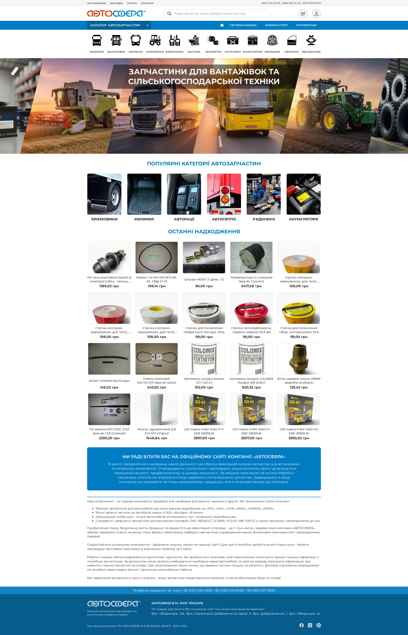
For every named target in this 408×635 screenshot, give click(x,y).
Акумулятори (253, 51)
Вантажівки (116, 51)
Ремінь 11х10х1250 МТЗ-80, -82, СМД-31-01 (156, 279)
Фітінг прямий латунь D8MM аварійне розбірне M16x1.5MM (298, 382)
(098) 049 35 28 (291, 3)
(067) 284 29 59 (271, 3)
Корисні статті (276, 25)
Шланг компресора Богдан (109, 381)
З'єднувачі (264, 219)
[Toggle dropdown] (147, 25)
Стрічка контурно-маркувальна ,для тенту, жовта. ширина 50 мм (298, 281)
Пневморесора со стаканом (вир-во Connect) (251, 279)
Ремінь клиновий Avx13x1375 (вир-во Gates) (156, 380)
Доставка (116, 3)
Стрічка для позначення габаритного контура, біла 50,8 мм (204, 332)
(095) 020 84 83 (311, 3)
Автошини (272, 51)
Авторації (184, 219)
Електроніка (175, 51)
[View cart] (303, 13)
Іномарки (97, 51)
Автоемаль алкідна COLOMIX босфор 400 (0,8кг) (251, 380)
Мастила (194, 51)
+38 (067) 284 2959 (197, 590)
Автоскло (292, 51)
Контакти (147, 3)
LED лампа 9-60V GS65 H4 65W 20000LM (299, 431)
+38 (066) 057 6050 (260, 590)
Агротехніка (155, 51)
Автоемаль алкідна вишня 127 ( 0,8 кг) (204, 380)
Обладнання (311, 51)
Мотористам (306, 25)
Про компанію (96, 3)
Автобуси (136, 51)
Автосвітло (213, 51)
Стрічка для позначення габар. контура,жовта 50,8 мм (299, 332)
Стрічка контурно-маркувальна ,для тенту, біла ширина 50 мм (156, 332)
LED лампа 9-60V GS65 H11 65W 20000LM (204, 431)
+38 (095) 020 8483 (228, 590)
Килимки (144, 219)
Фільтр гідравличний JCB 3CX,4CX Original (156, 431)
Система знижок (243, 25)
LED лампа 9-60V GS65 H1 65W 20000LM (251, 431)
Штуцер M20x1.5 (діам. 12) (204, 279)
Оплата (132, 3)
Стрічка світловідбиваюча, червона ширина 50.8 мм (251, 330)
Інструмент (233, 51)
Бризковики (104, 219)
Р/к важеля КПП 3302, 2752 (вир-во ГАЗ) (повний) (109, 431)
